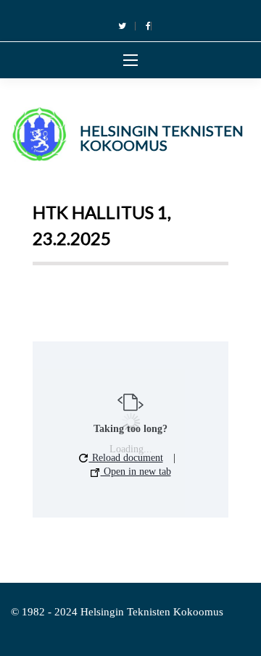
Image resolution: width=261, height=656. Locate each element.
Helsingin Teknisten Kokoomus (162, 138)
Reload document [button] (126, 457)
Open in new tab (136, 471)
